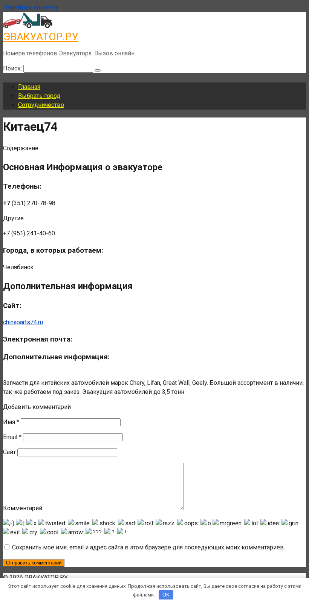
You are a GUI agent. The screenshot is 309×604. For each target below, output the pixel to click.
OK (166, 595)
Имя (11, 422)
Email (12, 437)
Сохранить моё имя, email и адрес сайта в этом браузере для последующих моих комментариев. (148, 547)
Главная (29, 86)
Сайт (9, 452)
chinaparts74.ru (23, 322)
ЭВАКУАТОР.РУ (40, 37)
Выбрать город (39, 95)
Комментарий (22, 508)
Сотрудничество (41, 104)
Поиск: (13, 68)
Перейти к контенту (30, 7)
